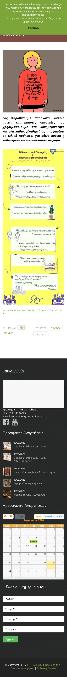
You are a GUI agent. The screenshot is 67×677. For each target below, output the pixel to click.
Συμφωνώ (33, 27)
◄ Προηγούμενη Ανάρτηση (18, 310)
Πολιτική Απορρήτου (22, 668)
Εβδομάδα (49, 516)
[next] (10, 516)
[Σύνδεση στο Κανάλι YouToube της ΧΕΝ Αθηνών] (16, 423)
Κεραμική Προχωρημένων (28, 483)
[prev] (5, 516)
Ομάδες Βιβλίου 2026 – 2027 (30, 446)
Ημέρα (60, 516)
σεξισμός (41, 334)
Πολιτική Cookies (46, 668)
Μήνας (39, 516)
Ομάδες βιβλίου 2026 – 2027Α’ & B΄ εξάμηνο (30, 459)
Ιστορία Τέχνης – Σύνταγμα (29, 494)
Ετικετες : (41, 328)
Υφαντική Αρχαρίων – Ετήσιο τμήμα (34, 472)
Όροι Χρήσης (52, 664)
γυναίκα (55, 327)
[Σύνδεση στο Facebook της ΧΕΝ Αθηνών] (7, 423)
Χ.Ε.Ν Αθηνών (34, 664)
